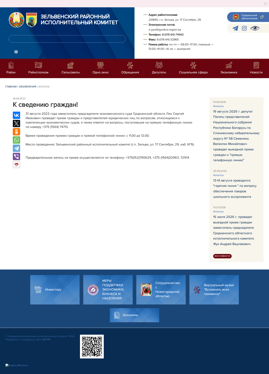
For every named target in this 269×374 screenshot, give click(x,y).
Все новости (222, 256)
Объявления (27, 86)
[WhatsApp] (16, 140)
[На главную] (16, 19)
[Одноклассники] (16, 131)
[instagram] (244, 28)
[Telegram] (16, 148)
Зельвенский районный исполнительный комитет (79, 20)
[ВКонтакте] (16, 115)
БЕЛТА (46, 339)
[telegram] (235, 28)
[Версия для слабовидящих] (255, 28)
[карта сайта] (16, 52)
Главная (11, 86)
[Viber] (16, 156)
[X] (16, 123)
